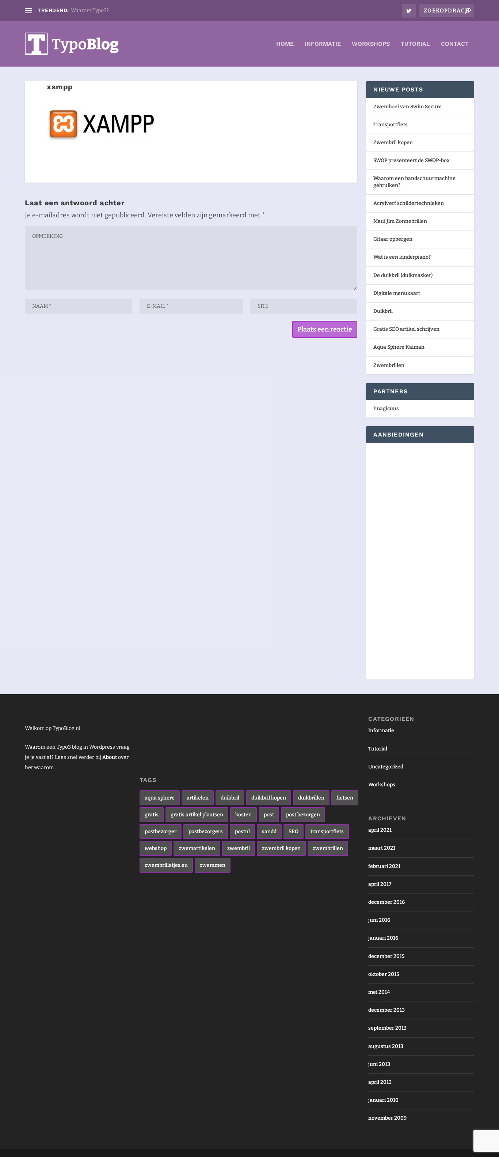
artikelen (198, 798)
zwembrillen (328, 848)
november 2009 (387, 1118)
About (109, 757)
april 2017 (379, 884)
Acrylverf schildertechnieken (408, 203)
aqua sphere (160, 798)
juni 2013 (379, 1064)
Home (285, 44)
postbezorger (160, 831)
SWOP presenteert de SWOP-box (411, 160)
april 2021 (380, 830)
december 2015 (386, 956)
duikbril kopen (268, 798)
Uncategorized (385, 767)
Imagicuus (386, 408)
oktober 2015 (383, 974)
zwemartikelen (197, 848)
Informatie (323, 44)
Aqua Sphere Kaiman (398, 347)
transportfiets (327, 831)
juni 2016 (379, 920)
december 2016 (386, 902)
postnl (242, 831)
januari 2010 (383, 1100)
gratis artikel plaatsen (197, 815)
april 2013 (380, 1082)
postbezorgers (205, 831)
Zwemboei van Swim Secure (407, 107)
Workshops (371, 44)
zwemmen (212, 865)
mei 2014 (379, 992)
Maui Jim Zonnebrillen (400, 221)
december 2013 (386, 1010)
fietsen (344, 798)
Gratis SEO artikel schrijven (406, 329)
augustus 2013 (385, 1046)
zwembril (238, 848)
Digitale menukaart (396, 293)
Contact (455, 44)
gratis (152, 815)
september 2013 (387, 1028)
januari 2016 (383, 938)
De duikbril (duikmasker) (403, 275)
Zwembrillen (388, 365)
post (269, 815)
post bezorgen (303, 815)
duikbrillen (311, 798)
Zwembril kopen (393, 142)
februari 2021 (384, 866)
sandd (269, 831)
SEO (293, 831)
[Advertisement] (395, 560)
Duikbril (383, 311)
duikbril (230, 798)
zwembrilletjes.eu (166, 865)
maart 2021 (381, 848)
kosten (243, 815)
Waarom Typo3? (90, 10)
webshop (156, 848)
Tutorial (415, 44)
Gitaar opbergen (392, 239)
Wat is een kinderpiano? (402, 257)
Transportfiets (390, 124)
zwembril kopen (281, 848)
